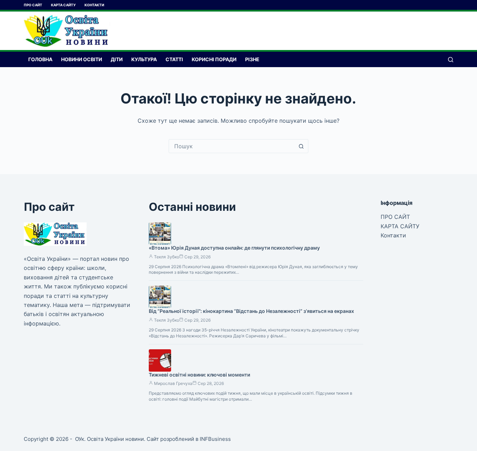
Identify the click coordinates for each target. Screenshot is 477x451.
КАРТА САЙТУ (63, 5)
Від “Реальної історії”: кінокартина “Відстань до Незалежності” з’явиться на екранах (251, 311)
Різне (252, 59)
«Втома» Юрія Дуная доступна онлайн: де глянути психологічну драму (234, 248)
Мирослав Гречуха (173, 383)
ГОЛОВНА (40, 59)
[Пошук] (450, 59)
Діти (117, 59)
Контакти (94, 5)
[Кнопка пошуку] (301, 146)
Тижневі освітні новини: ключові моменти (199, 375)
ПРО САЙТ (33, 5)
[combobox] (232, 146)
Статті (174, 59)
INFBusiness (215, 439)
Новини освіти (81, 59)
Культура (144, 59)
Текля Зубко (166, 256)
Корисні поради (214, 59)
